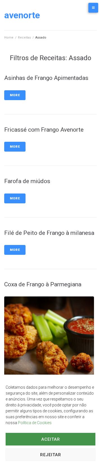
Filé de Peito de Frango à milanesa (49, 233)
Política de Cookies (35, 422)
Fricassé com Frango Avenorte (44, 129)
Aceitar (50, 439)
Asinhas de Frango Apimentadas (46, 78)
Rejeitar (50, 454)
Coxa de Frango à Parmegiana (42, 284)
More (15, 95)
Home (8, 37)
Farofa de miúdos (27, 181)
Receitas (24, 37)
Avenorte (22, 15)
